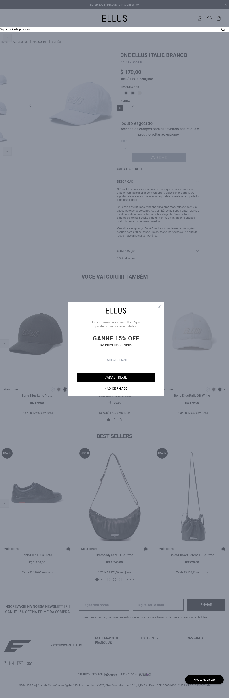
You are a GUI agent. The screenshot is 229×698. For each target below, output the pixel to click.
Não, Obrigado (116, 388)
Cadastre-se (115, 377)
